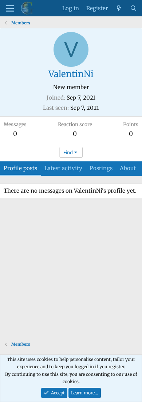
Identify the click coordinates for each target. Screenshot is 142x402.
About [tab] (128, 168)
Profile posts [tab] (20, 168)
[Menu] (10, 8)
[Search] (133, 8)
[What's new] (119, 8)
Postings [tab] (101, 168)
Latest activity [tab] (63, 168)
